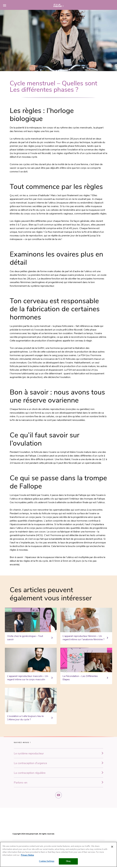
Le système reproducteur (29, 753)
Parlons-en (20, 782)
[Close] (112, 846)
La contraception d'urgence (30, 763)
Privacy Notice (27, 855)
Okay (68, 861)
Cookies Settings (46, 861)
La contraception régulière (29, 773)
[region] (58, 854)
